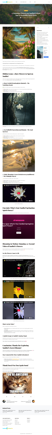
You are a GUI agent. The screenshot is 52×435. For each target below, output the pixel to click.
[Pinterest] (23, 397)
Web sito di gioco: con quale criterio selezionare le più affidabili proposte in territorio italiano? (43, 40)
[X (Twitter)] (15, 397)
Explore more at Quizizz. (6, 239)
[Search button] (48, 27)
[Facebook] (7, 397)
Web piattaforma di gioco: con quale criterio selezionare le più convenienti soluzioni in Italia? (42, 35)
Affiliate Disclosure (18, 424)
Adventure (26, 10)
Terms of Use (17, 423)
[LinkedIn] (31, 397)
